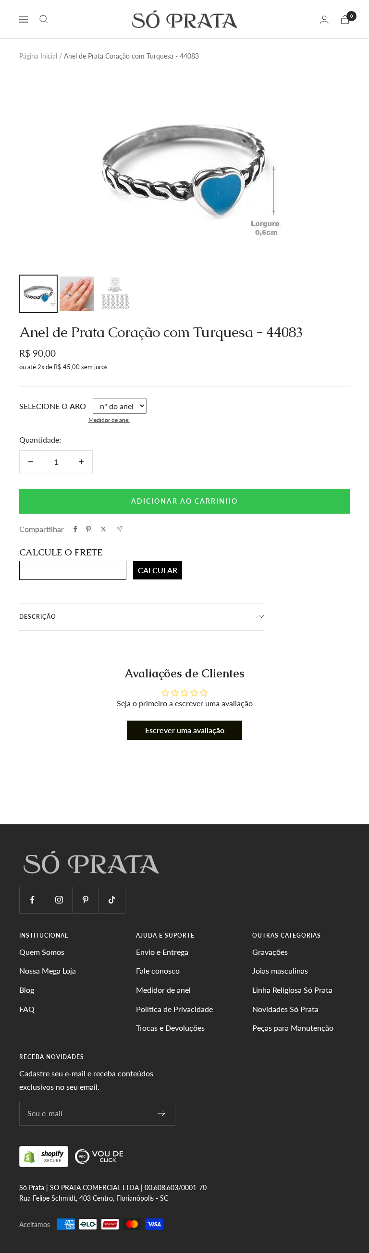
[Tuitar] (103, 529)
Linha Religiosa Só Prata (292, 989)
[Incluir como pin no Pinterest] (88, 529)
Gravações (270, 951)
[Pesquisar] (43, 19)
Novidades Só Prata (285, 1008)
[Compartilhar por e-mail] (119, 529)
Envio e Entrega (162, 951)
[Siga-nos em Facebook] (32, 900)
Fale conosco (158, 970)
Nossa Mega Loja (47, 970)
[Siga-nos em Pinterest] (85, 900)
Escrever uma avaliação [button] (184, 730)
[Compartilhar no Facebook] (75, 529)
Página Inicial (38, 56)
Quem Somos (41, 951)
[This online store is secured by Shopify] (44, 1155)
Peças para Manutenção (292, 1027)
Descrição (37, 616)
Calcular (157, 570)
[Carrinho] (345, 19)
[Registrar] (162, 1113)
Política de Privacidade (174, 1008)
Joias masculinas (280, 970)
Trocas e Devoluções (170, 1027)
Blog (26, 989)
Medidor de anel (109, 419)
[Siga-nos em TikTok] (111, 900)
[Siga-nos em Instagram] (59, 900)
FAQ (27, 1008)
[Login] (324, 19)
